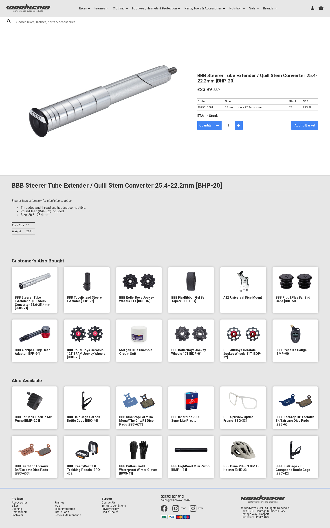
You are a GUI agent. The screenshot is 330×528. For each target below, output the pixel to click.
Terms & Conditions (114, 505)
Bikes (15, 505)
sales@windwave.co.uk (175, 500)
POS (57, 505)
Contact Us (109, 502)
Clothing (17, 509)
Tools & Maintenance (68, 515)
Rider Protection (65, 509)
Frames (59, 502)
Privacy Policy (110, 509)
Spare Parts (62, 512)
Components (20, 512)
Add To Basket (305, 125)
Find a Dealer (110, 512)
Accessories (20, 502)
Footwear (17, 515)
